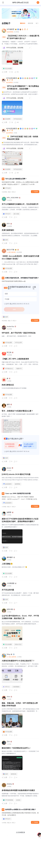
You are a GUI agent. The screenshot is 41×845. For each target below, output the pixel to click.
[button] (38, 2)
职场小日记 (18, 644)
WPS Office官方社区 (20, 2)
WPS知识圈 (8, 268)
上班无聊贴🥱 (7, 564)
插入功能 (16, 214)
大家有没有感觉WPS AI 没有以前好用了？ (18, 661)
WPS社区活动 (18, 119)
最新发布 (22, 23)
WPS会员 (7, 188)
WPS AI (7, 687)
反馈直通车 (8, 484)
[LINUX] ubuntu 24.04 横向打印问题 (16, 474)
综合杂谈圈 (8, 68)
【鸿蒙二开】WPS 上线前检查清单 (15, 359)
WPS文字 (7, 214)
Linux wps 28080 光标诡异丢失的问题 (18, 493)
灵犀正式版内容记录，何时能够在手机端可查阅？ (22, 278)
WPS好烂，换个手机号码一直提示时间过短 (19, 333)
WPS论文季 (18, 342)
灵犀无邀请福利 (8, 230)
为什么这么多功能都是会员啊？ (16, 179)
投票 (14, 309)
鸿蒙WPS (19, 368)
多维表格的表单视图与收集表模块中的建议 (18, 790)
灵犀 (6, 240)
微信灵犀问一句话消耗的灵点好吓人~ (16, 748)
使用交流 (13, 774)
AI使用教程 (16, 687)
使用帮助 (17, 484)
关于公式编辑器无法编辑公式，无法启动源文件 (20, 204)
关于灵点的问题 (8, 590)
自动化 (18, 800)
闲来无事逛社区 (8, 385)
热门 (37, 23)
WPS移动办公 (9, 368)
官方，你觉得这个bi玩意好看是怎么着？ (17, 411)
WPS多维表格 (9, 800)
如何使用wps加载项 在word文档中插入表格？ (20, 809)
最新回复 (30, 23)
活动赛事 (7, 119)
